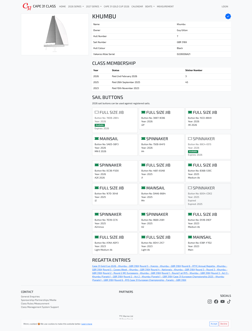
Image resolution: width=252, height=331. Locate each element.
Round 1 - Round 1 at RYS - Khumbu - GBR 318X (186, 273)
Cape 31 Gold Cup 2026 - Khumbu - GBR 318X (115, 266)
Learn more (86, 324)
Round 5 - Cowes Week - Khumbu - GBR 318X (126, 270)
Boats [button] (149, 7)
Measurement (165, 7)
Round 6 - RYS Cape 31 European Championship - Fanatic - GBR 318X (150, 280)
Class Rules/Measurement (35, 304)
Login (225, 7)
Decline (223, 324)
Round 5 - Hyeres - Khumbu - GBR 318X (160, 266)
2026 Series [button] (75, 7)
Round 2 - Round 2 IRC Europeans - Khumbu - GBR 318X (132, 273)
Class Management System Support (40, 307)
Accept (214, 324)
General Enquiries (30, 297)
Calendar (137, 7)
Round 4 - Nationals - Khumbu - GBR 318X (173, 270)
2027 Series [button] (93, 7)
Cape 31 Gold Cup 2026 (116, 7)
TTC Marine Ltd (126, 316)
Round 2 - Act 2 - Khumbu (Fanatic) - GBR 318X (148, 277)
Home (62, 7)
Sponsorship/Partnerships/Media (38, 300)
